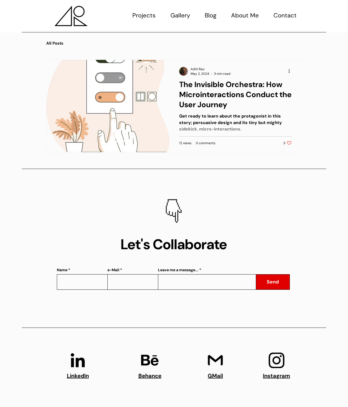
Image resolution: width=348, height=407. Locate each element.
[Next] (193, 203)
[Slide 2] (177, 213)
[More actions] (291, 71)
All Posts (54, 43)
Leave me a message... (178, 270)
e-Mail (113, 270)
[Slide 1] (170, 214)
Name (62, 270)
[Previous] (155, 203)
